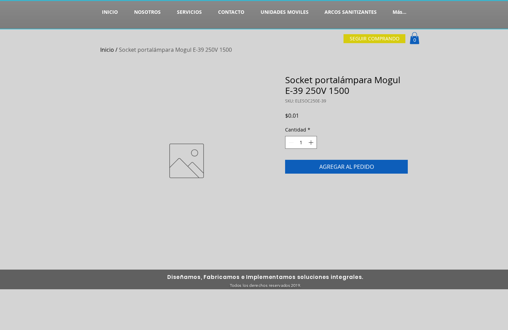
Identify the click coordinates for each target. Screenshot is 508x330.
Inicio (107, 50)
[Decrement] (290, 142)
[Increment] (311, 142)
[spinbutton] (301, 142)
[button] (415, 38)
